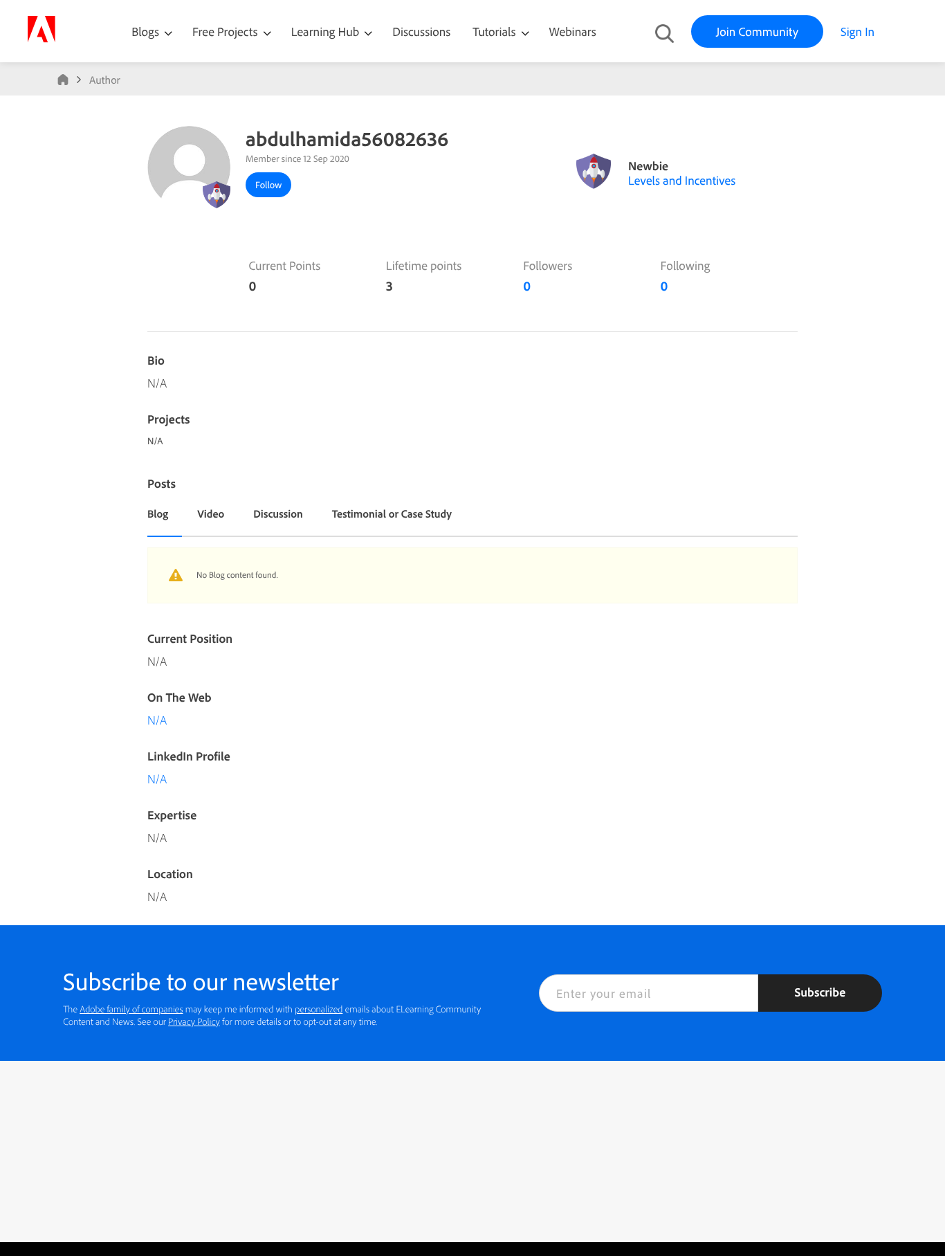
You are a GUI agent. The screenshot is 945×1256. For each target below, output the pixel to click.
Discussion (278, 513)
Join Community (757, 31)
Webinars (572, 31)
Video (210, 513)
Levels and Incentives (681, 180)
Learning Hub (327, 31)
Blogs (145, 31)
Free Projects (226, 31)
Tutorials (495, 31)
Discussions (421, 31)
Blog (157, 513)
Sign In (857, 31)
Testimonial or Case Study (392, 513)
